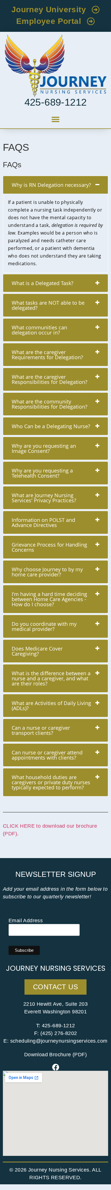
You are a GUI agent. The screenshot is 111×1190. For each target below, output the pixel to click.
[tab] (55, 185)
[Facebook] (55, 1067)
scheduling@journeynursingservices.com (59, 1041)
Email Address (26, 920)
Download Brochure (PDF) (55, 1054)
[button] (55, 119)
